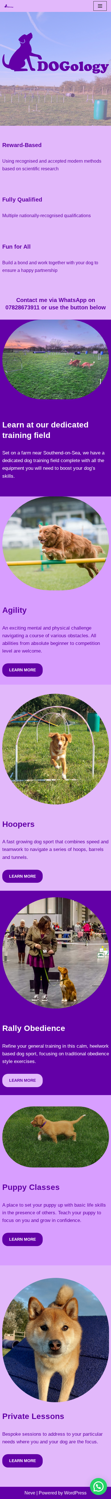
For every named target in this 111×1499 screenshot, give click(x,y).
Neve (29, 1492)
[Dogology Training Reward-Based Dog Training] (8, 6)
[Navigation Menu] (100, 6)
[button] (98, 1486)
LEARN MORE (22, 670)
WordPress (75, 1492)
